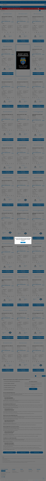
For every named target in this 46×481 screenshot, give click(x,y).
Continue (23, 242)
